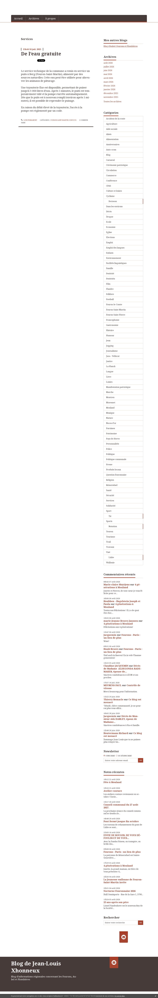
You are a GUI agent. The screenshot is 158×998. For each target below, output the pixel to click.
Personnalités (112, 443)
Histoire (110, 330)
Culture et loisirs (114, 191)
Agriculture (111, 123)
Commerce (111, 175)
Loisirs (109, 382)
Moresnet (110, 402)
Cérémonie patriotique (117, 165)
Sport (108, 511)
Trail (108, 541)
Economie (110, 227)
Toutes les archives (112, 101)
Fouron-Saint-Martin (59, 120)
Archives (34, 18)
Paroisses (110, 428)
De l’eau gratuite (41, 53)
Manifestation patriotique (118, 387)
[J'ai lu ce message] (156, 996)
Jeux (108, 340)
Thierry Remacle (113, 699)
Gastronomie (112, 325)
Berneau (113, 201)
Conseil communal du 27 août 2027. (121, 806)
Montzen (110, 397)
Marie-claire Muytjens (117, 584)
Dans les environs (114, 206)
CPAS (108, 185)
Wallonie (110, 562)
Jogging (110, 345)
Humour (110, 335)
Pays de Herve (113, 438)
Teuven (109, 531)
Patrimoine (111, 433)
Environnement (113, 258)
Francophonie (112, 320)
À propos (50, 18)
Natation (113, 526)
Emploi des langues (115, 247)
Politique (110, 454)
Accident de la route (115, 118)
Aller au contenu (9, 2)
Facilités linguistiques (116, 263)
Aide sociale (111, 129)
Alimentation (112, 139)
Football (110, 299)
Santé (108, 490)
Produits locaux (113, 469)
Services (72, 120)
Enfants (109, 253)
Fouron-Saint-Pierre (115, 314)
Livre (108, 376)
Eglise (109, 232)
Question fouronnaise (116, 474)
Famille (109, 268)
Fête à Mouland (112, 782)
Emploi (109, 242)
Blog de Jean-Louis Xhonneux (36, 967)
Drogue (109, 216)
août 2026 (108, 63)
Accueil (18, 18)
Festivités (110, 278)
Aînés (108, 134)
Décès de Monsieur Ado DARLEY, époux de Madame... (121, 719)
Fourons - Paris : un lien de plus (122, 636)
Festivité (110, 273)
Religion (110, 480)
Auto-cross (111, 149)
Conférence (111, 180)
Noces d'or (111, 423)
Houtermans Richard (116, 733)
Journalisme (112, 351)
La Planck (110, 366)
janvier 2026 (109, 89)
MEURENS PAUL (112, 685)
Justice (109, 361)
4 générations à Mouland (122, 586)
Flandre (110, 289)
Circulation (111, 170)
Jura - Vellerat (112, 356)
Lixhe (111, 557)
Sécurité (110, 495)
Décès (109, 211)
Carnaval (110, 160)
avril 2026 (108, 78)
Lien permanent (30, 120)
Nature (109, 418)
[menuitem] (18, 18)
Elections (110, 237)
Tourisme (110, 536)
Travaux (110, 547)
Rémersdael (111, 485)
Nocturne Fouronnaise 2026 (120, 890)
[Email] (123, 937)
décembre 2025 (111, 93)
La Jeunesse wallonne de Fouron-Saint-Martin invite (123, 881)
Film (108, 283)
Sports (109, 521)
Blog (108, 154)
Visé (108, 552)
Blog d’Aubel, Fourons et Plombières (121, 46)
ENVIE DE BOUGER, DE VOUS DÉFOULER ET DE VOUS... (122, 836)
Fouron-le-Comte (114, 304)
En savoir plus (120, 996)
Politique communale (116, 459)
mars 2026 (108, 82)
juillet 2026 (109, 66)
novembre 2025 (111, 97)
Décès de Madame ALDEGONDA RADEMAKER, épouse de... (122, 668)
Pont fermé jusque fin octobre (121, 821)
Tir (110, 516)
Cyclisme (110, 196)
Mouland (110, 407)
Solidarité (110, 505)
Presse (109, 464)
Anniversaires (112, 144)
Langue (109, 371)
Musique (110, 413)
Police (109, 449)
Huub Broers (111, 648)
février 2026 (109, 85)
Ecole (108, 222)
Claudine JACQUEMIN (116, 665)
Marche (109, 392)
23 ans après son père (116, 902)
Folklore (110, 294)
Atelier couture (113, 790)
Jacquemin (110, 634)
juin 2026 (108, 70)
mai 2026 (108, 74)
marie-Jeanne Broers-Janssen (121, 620)
